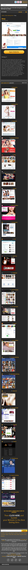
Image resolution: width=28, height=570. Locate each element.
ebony (25, 532)
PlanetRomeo (15, 458)
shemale (3, 532)
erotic (25, 534)
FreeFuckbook (15, 340)
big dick (21, 534)
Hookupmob (14, 222)
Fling (14, 154)
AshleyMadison (14, 205)
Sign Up (25, 2)
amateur (16, 532)
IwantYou (15, 256)
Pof (15, 239)
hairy (15, 534)
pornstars (21, 532)
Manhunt (15, 391)
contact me (13, 554)
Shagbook (15, 273)
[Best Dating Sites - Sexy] (13, 57)
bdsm (18, 534)
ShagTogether (14, 104)
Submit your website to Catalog (14, 555)
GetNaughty (14, 87)
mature (6, 532)
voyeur (7, 534)
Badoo (14, 323)
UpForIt (14, 188)
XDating (15, 424)
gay (9, 532)
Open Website (14, 52)
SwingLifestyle (14, 407)
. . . (5, 536)
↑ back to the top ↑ (5, 564)
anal (10, 534)
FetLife (14, 441)
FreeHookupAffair (15, 492)
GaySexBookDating (14, 374)
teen (13, 534)
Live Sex (20, 12)
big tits (12, 532)
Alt (14, 171)
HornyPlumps (15, 306)
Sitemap (4, 556)
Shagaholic (14, 121)
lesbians (2, 536)
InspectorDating (15, 475)
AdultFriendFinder (14, 138)
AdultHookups (14, 289)
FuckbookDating (15, 357)
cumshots (3, 534)
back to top (24, 82)
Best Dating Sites (5, 83)
